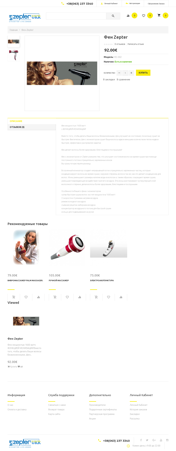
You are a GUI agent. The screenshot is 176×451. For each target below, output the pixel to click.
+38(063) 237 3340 (79, 3)
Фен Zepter (15, 338)
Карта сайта (54, 414)
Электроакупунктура (102, 280)
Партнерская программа (101, 414)
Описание (16, 121)
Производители (97, 405)
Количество (109, 73)
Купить (143, 72)
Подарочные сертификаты (103, 409)
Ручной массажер (59, 280)
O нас (10, 405)
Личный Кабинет (138, 405)
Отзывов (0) (17, 127)
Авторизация (134, 3)
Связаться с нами (57, 405)
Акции (92, 418)
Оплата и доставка (17, 409)
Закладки (135, 414)
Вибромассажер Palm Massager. (25, 280)
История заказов (138, 409)
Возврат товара (56, 409)
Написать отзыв (136, 44)
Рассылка (134, 418)
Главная (14, 30)
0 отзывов (120, 44)
